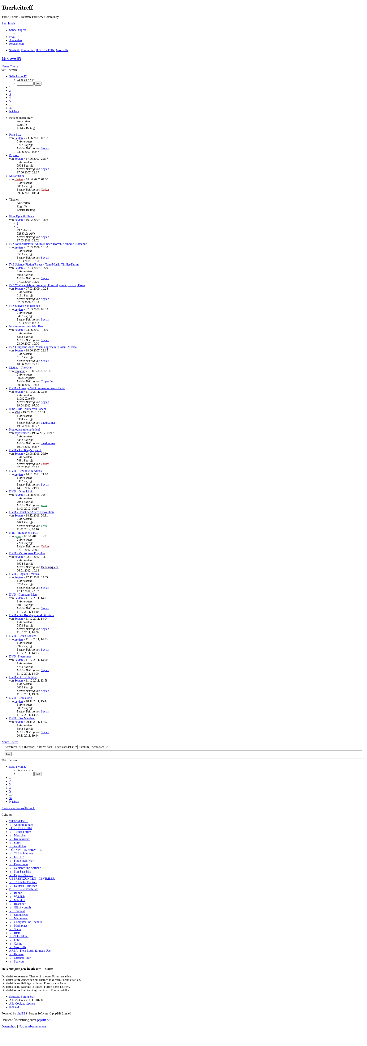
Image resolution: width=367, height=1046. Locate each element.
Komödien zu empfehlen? (24, 429)
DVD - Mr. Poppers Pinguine (27, 553)
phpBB (21, 1013)
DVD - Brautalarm (20, 697)
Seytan (19, 138)
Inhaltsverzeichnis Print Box (26, 326)
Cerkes (19, 179)
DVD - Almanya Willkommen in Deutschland (37, 388)
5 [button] (10, 101)
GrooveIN (11, 58)
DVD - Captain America (24, 574)
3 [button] (10, 94)
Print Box (15, 134)
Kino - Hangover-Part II (23, 532)
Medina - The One (20, 367)
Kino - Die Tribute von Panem (27, 408)
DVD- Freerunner (20, 656)
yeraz (44, 505)
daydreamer (48, 422)
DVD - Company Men (23, 594)
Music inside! (17, 175)
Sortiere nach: (45, 746)
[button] (18, 76)
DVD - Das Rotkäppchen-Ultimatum (31, 615)
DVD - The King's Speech (25, 450)
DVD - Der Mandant (22, 718)
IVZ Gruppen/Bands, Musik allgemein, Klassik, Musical (43, 347)
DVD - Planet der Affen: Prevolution (31, 512)
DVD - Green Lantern (22, 635)
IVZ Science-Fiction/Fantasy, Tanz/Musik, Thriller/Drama (44, 264)
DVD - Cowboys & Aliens (25, 470)
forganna (20, 371)
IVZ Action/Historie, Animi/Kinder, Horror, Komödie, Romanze (48, 243)
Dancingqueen (49, 567)
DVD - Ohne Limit (20, 491)
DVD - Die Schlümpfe (23, 677)
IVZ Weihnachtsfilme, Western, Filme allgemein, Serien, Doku (47, 285)
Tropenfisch (48, 381)
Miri (17, 412)
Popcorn (14, 155)
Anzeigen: (11, 746)
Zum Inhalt (8, 23)
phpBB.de (43, 1020)
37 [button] (10, 107)
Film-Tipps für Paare (21, 216)
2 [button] (10, 90)
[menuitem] (12, 36)
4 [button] (10, 97)
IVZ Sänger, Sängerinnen (24, 305)
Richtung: (84, 746)
